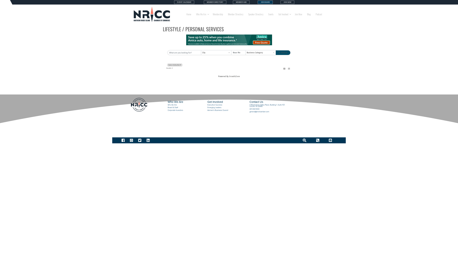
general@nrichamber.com (259, 112)
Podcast (319, 14)
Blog (309, 14)
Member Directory (235, 14)
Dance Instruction (174, 65)
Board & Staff (173, 108)
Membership (218, 14)
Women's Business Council (217, 110)
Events (270, 14)
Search (284, 52)
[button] (284, 69)
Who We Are (172, 105)
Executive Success (214, 105)
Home (188, 14)
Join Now (298, 14)
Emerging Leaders (214, 108)
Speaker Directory (255, 14)
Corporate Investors (175, 110)
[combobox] (216, 52)
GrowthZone (234, 76)
